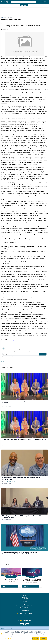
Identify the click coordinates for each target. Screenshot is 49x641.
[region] (24, 635)
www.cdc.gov (12, 340)
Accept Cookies (35, 638)
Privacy (24, 604)
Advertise (24, 595)
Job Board (24, 601)
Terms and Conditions (24, 603)
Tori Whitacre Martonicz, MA (9, 404)
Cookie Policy (9, 636)
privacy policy (25, 356)
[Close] (47, 631)
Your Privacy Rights (24, 607)
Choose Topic (23, 5)
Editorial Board (24, 598)
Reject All (43, 638)
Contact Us (24, 600)
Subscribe (42, 354)
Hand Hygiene (4, 361)
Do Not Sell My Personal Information (24, 606)
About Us (24, 597)
